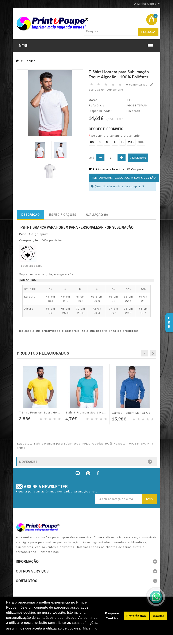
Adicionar (138, 158)
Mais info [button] (90, 628)
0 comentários (136, 85)
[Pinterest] (88, 473)
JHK (129, 100)
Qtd (91, 158)
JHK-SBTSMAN (139, 444)
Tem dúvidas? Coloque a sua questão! (124, 178)
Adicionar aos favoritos (108, 169)
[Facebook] (98, 473)
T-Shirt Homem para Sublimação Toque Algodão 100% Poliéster (80, 444)
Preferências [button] (136, 615)
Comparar (138, 169)
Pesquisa (148, 32)
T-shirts (29, 61)
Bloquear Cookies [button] (112, 616)
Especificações (62, 214)
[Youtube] (77, 473)
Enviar (149, 499)
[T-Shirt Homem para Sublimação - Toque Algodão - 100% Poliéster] (40, 150)
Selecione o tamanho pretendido (115, 136)
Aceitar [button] (158, 615)
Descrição (30, 214)
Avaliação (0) (97, 214)
